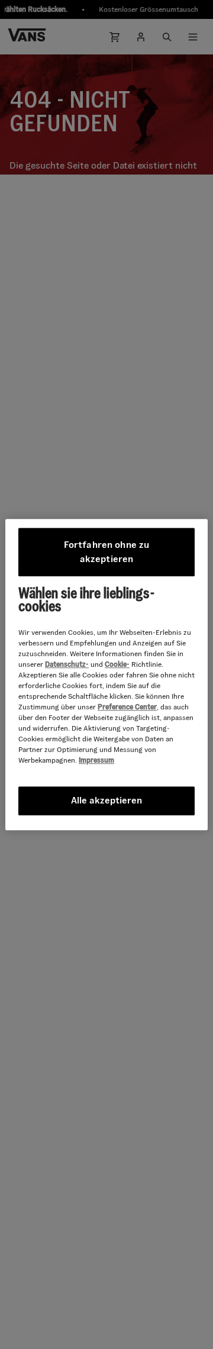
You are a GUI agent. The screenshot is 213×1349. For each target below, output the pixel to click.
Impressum (96, 760)
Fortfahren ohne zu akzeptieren (108, 551)
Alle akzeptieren (106, 800)
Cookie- (117, 664)
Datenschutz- (67, 664)
